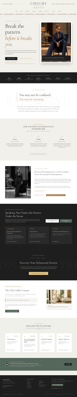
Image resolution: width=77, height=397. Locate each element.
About (21, 11)
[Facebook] (40, 7)
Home (17, 11)
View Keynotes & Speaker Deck (52, 221)
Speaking (34, 11)
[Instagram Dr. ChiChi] (54, 388)
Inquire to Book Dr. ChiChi (66, 221)
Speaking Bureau (41, 382)
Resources (29, 385)
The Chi (53, 11)
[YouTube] (61, 388)
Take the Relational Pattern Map (38, 273)
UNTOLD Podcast (41, 386)
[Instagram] (36, 7)
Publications (29, 387)
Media (40, 383)
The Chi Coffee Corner (42, 385)
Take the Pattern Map (26, 58)
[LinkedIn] (34, 7)
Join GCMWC (68, 364)
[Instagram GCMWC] (55, 388)
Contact (59, 11)
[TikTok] (38, 7)
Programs (40, 11)
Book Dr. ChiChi (11, 58)
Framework (27, 11)
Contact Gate (29, 386)
